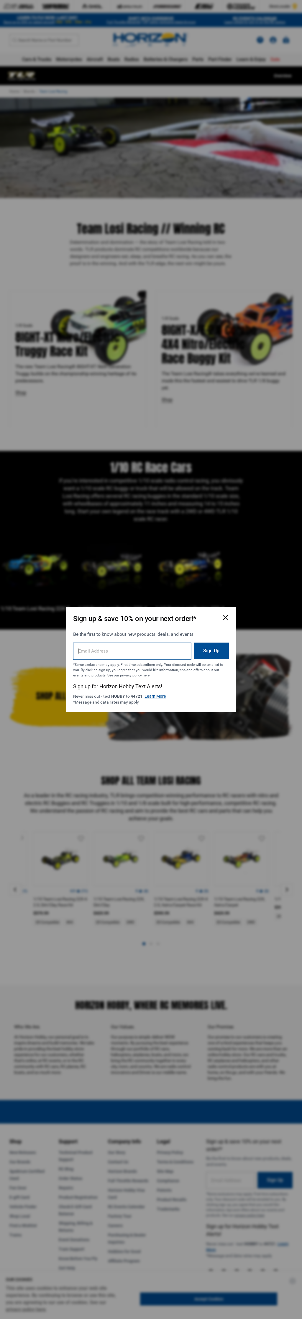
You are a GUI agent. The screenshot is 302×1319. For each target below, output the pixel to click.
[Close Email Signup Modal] (225, 617)
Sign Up (211, 650)
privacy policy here (135, 675)
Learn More (155, 696)
